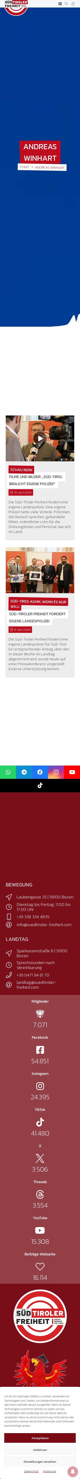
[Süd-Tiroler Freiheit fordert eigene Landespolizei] (40, 570)
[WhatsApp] (8, 772)
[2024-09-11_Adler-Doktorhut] (40, 1376)
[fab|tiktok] (40, 1122)
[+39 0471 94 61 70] (11, 975)
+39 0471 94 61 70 (33, 975)
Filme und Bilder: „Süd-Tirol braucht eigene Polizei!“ (36, 480)
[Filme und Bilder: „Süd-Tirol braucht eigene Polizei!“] (40, 438)
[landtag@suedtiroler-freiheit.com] (11, 985)
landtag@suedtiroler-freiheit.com (37, 984)
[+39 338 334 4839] (11, 917)
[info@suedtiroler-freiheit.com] (11, 925)
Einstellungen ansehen (40, 1461)
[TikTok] (40, 785)
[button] (60, 4)
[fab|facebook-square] (40, 1050)
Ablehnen (40, 1449)
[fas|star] (40, 1014)
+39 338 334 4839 (33, 916)
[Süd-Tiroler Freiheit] (40, 1316)
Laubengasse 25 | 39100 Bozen (45, 897)
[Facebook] (40, 772)
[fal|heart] (40, 1266)
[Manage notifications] (73, 1472)
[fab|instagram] (40, 1086)
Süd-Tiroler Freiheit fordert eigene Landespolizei (37, 617)
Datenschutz (31, 1471)
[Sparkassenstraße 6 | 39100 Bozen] (11, 953)
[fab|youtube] (40, 1230)
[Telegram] (24, 772)
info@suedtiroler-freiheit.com (44, 924)
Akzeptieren (40, 1437)
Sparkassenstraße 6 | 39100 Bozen (42, 953)
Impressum (49, 1471)
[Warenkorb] (73, 4)
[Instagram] (56, 772)
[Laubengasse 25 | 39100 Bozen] (11, 897)
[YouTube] (72, 772)
